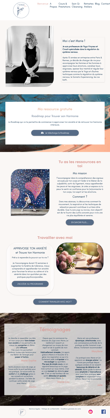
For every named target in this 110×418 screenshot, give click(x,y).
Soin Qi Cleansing (77, 5)
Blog (97, 3)
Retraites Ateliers (88, 5)
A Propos (53, 5)
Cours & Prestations (64, 5)
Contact (105, 3)
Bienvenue (42, 3)
